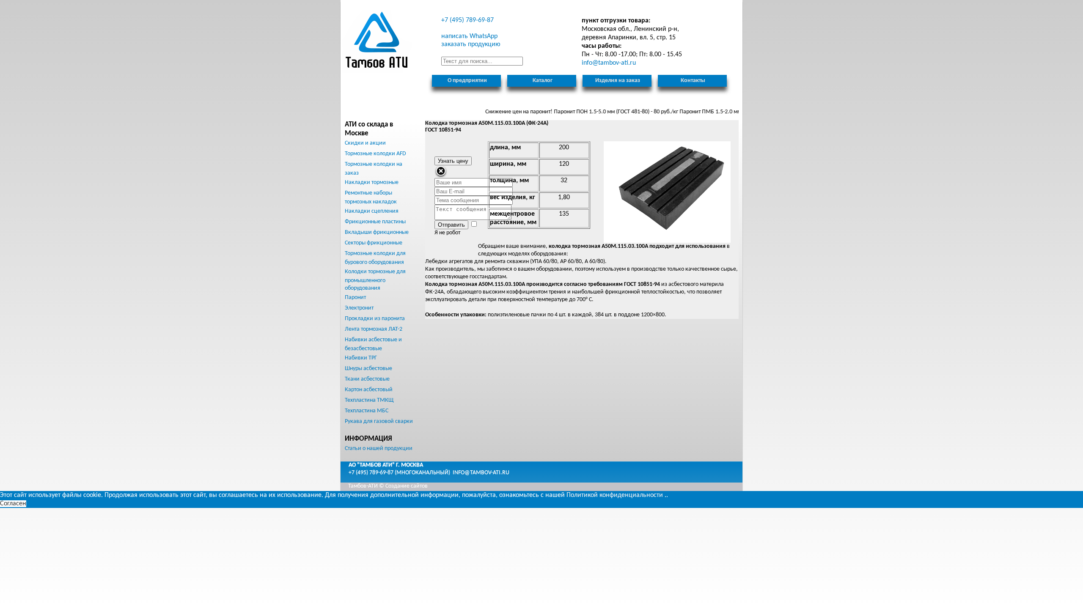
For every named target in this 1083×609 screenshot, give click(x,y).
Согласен (13, 503)
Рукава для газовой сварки (379, 421)
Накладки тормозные (372, 182)
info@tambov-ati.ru (481, 472)
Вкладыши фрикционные (377, 232)
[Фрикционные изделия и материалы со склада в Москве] (377, 41)
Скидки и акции (365, 143)
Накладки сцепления (372, 211)
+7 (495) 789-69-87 (467, 20)
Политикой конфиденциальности (614, 495)
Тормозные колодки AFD (375, 154)
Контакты (693, 80)
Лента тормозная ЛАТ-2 (373, 329)
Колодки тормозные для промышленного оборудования (375, 280)
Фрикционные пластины (375, 222)
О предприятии (467, 80)
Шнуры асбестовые (368, 368)
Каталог (542, 80)
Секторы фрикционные (373, 243)
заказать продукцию (470, 44)
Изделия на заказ (617, 80)
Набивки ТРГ (361, 358)
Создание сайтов (406, 486)
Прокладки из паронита (375, 318)
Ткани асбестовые (367, 379)
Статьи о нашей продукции (378, 448)
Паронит (355, 297)
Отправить (451, 225)
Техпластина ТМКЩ (369, 400)
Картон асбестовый (369, 390)
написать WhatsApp (469, 36)
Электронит (359, 308)
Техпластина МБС (366, 411)
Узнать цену (453, 161)
